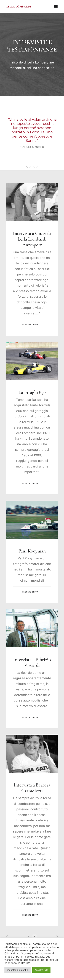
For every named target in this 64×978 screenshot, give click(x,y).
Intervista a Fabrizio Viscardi (32, 662)
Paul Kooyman (32, 551)
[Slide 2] (30, 167)
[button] (56, 6)
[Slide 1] (26, 167)
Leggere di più (30, 325)
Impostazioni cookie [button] (17, 969)
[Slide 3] (34, 167)
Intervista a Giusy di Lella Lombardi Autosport (32, 239)
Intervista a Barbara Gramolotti (32, 788)
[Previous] (8, 937)
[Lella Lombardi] (18, 6)
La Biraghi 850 (32, 392)
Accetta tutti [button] (41, 969)
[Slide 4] (37, 167)
